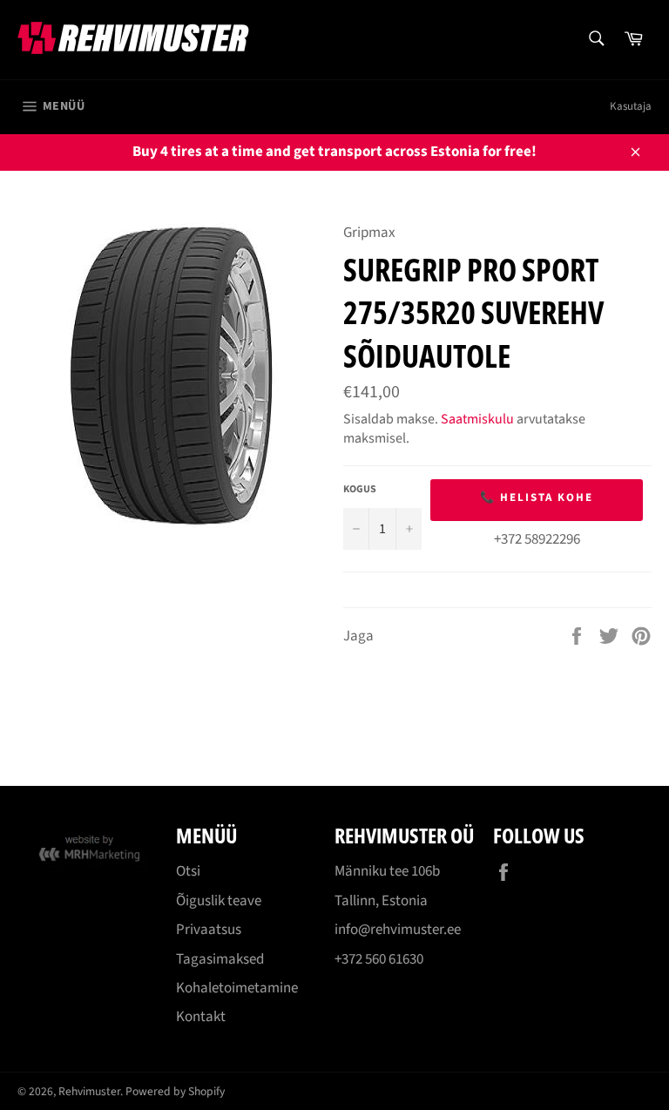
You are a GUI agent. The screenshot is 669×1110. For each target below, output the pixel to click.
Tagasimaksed (220, 959)
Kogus (359, 490)
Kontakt (201, 1016)
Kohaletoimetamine (237, 988)
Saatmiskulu (477, 419)
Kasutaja (631, 106)
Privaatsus (208, 929)
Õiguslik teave (218, 900)
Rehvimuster (89, 1091)
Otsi (188, 871)
